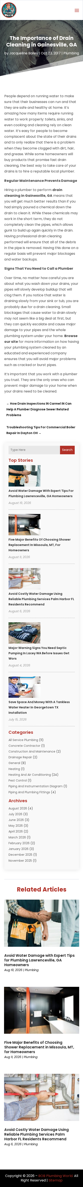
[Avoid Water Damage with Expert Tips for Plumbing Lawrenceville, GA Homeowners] (24, 476)
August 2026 (18, 808)
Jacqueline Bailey (23, 53)
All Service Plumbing (23, 740)
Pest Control (18, 780)
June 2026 (16, 820)
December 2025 (20, 855)
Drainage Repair (20, 757)
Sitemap (56, 1180)
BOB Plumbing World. (55, 1175)
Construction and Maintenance (32, 751)
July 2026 (15, 814)
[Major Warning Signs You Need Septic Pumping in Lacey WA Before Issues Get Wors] (24, 633)
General (14, 763)
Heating (14, 769)
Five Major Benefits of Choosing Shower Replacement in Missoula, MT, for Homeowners (40, 544)
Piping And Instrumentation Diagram (36, 786)
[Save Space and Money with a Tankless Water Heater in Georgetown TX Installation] (24, 687)
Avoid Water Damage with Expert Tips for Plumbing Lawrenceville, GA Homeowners (39, 960)
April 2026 (16, 831)
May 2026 (16, 826)
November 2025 (20, 860)
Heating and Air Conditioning (30, 775)
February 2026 (19, 843)
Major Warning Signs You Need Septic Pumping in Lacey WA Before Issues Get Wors (39, 653)
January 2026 (19, 849)
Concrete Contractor (24, 746)
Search (67, 450)
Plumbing (71, 53)
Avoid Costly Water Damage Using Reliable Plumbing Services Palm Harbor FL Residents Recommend (41, 599)
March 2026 (17, 837)
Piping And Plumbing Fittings (29, 792)
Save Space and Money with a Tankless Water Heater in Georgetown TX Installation (39, 707)
